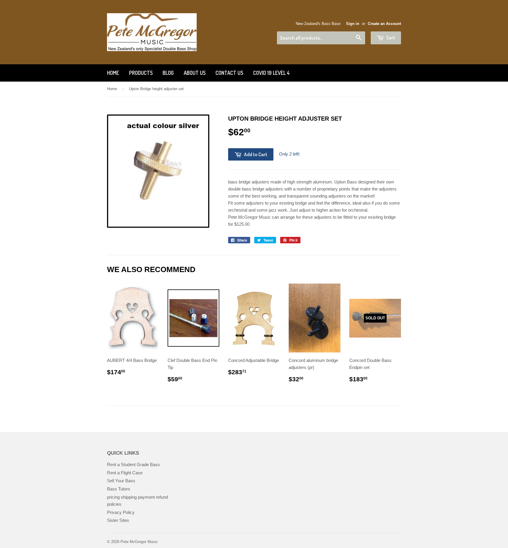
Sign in (352, 23)
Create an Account (384, 23)
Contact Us (229, 73)
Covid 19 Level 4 (271, 73)
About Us (194, 73)
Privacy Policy (121, 512)
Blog (168, 73)
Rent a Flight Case (125, 472)
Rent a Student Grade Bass (133, 464)
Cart (390, 37)
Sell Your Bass (121, 480)
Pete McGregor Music (139, 541)
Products (141, 73)
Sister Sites (118, 520)
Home (113, 73)
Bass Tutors (118, 488)
